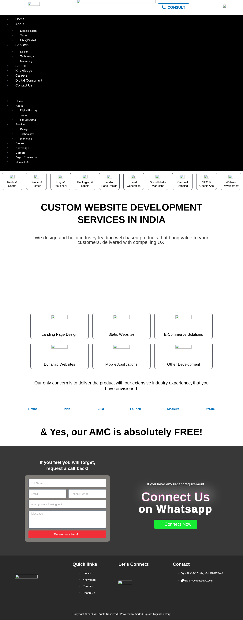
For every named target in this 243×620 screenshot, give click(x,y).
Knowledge (23, 70)
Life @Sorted (28, 40)
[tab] (33, 409)
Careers (21, 75)
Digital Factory (28, 30)
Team (23, 35)
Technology (27, 56)
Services (21, 45)
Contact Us (23, 85)
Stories (20, 66)
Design (24, 51)
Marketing (26, 61)
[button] (121, 94)
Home (19, 19)
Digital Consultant (28, 80)
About (19, 24)
